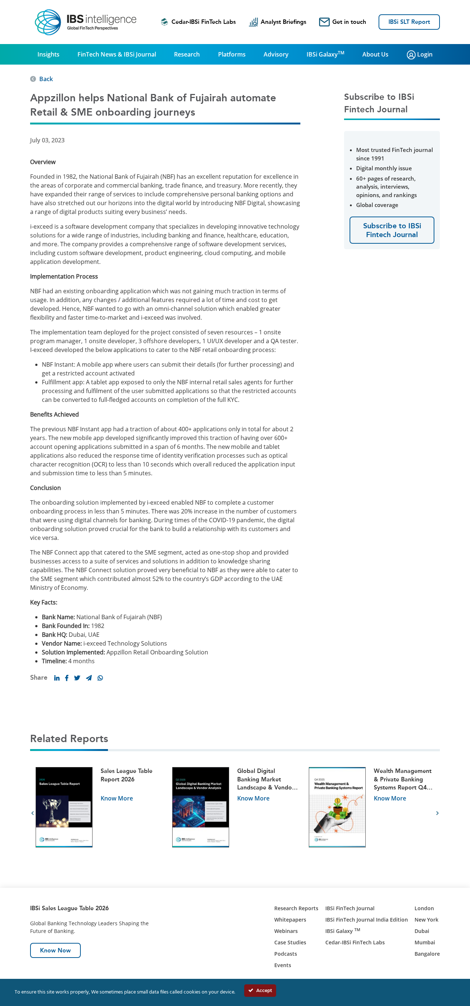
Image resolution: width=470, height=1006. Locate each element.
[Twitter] (77, 678)
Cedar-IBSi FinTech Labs (203, 21)
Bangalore (427, 953)
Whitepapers (290, 919)
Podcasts (285, 953)
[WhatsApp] (100, 678)
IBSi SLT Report (409, 21)
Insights (48, 54)
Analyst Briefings (283, 21)
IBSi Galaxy (325, 54)
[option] (98, 813)
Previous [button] (32, 813)
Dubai (422, 930)
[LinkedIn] (57, 678)
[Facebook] (67, 678)
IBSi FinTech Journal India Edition (366, 919)
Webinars (286, 930)
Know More (117, 798)
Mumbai (425, 942)
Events (282, 965)
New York (426, 919)
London (424, 908)
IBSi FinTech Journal (350, 908)
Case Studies (290, 942)
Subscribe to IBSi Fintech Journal (392, 230)
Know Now (55, 950)
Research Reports (296, 908)
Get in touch (349, 21)
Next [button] (437, 813)
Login (424, 54)
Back (46, 79)
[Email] (88, 678)
